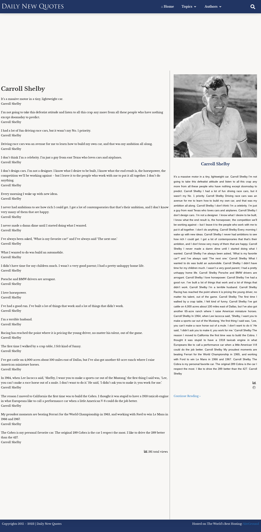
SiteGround (251, 524)
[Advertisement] (130, 42)
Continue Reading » (187, 396)
